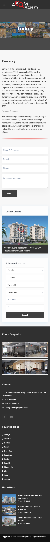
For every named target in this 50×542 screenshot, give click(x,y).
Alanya (7, 435)
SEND (9, 193)
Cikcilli (7, 447)
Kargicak (8, 455)
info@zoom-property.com (16, 408)
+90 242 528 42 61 (12, 399)
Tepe (6, 475)
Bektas (7, 443)
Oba (5, 471)
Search (25, 315)
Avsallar (7, 439)
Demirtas (8, 451)
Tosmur (7, 479)
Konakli (7, 463)
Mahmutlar (8, 467)
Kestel (6, 459)
